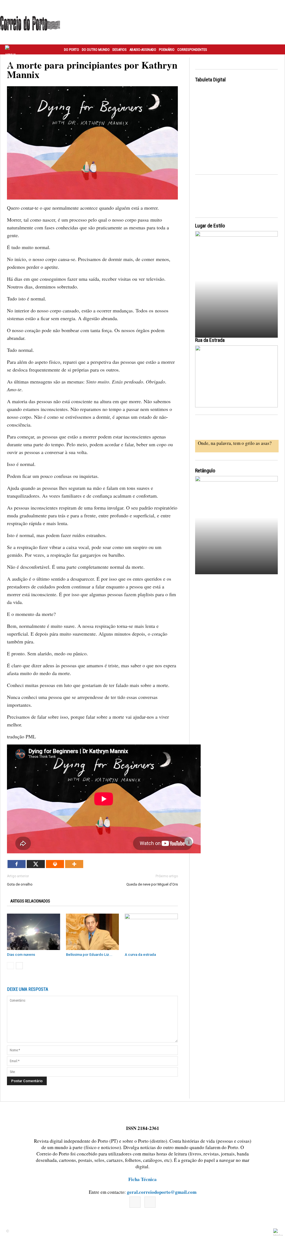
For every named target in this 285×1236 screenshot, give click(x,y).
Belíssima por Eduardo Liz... (89, 954)
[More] (74, 864)
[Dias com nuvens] (33, 932)
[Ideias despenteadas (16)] (236, 527)
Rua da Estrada (210, 340)
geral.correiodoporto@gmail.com (161, 1192)
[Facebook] (17, 864)
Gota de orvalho (20, 884)
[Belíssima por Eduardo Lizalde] (92, 932)
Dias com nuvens (21, 954)
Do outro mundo (96, 49)
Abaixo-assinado (142, 49)
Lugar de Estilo (210, 225)
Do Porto (71, 49)
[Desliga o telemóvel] (236, 282)
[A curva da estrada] (151, 932)
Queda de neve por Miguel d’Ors (152, 884)
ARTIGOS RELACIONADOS (30, 901)
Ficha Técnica (142, 1179)
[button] (275, 49)
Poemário (167, 49)
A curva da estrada (140, 954)
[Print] (55, 864)
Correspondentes (192, 49)
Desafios (119, 49)
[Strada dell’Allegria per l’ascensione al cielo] (236, 376)
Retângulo (205, 470)
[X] (36, 864)
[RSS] (150, 1202)
